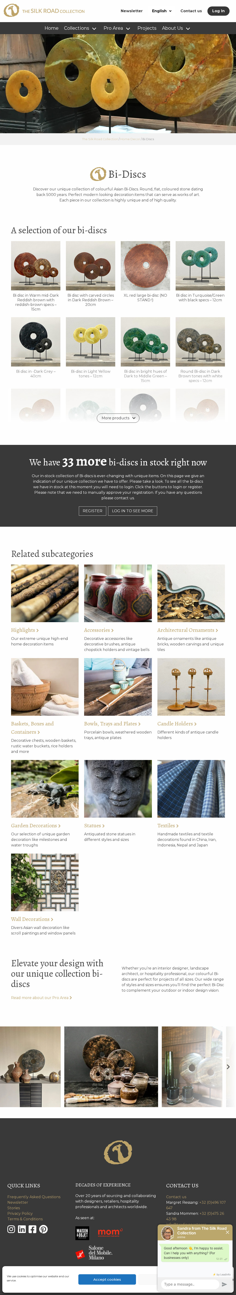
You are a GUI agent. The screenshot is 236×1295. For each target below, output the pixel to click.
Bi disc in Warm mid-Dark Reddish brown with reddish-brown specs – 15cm (36, 302)
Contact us (191, 11)
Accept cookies (107, 1279)
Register (92, 511)
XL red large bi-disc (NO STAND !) (145, 297)
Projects (146, 28)
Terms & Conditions (25, 1219)
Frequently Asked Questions (33, 1197)
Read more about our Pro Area (39, 998)
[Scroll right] (228, 1067)
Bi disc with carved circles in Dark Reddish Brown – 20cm (91, 300)
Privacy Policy (20, 1213)
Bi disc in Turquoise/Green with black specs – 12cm (200, 297)
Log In (218, 11)
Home (51, 28)
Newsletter (132, 11)
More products (115, 418)
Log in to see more (132, 511)
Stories (13, 1208)
